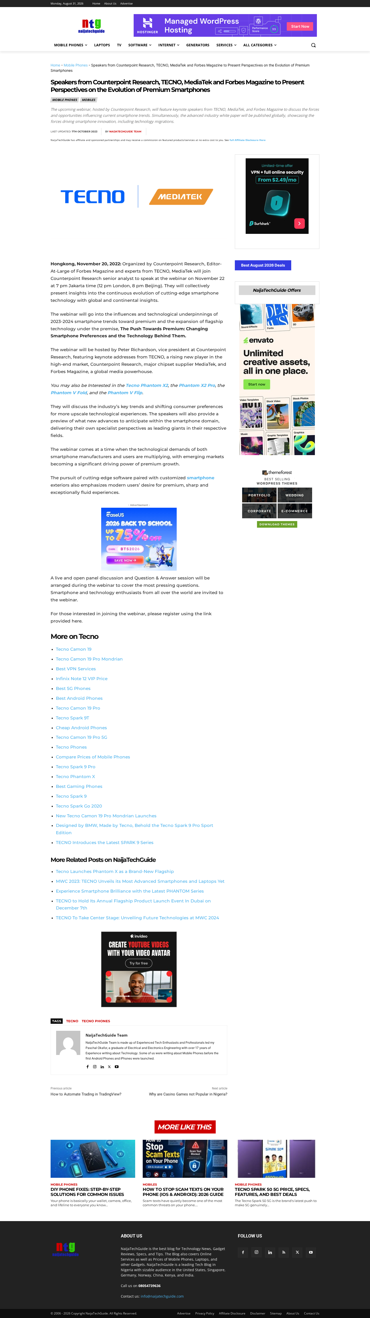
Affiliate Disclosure (232, 1313)
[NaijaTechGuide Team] (68, 1050)
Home (55, 65)
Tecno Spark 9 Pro (75, 766)
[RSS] (284, 1253)
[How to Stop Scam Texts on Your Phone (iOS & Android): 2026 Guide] (185, 1159)
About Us (292, 1313)
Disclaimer (257, 1313)
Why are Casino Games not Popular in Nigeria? (188, 1094)
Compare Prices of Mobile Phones (93, 756)
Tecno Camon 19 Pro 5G (81, 737)
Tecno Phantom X (75, 776)
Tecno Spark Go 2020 (79, 806)
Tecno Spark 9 (71, 796)
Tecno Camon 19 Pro (78, 708)
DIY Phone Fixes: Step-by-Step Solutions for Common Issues (87, 1192)
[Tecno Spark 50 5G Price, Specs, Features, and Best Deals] (277, 1159)
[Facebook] (256, 132)
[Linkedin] (302, 132)
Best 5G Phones (73, 688)
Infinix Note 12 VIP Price (81, 678)
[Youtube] (117, 1066)
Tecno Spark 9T (72, 717)
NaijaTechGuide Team (125, 131)
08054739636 (149, 1285)
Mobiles (88, 100)
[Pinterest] (279, 132)
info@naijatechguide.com (162, 1296)
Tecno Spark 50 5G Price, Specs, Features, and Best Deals (272, 1192)
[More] (314, 132)
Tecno (72, 1021)
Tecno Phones (71, 747)
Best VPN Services (76, 668)
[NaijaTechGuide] (91, 25)
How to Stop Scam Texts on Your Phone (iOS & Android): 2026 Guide (183, 1192)
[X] (268, 132)
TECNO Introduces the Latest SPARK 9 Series (105, 842)
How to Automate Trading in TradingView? (86, 1094)
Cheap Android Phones (81, 727)
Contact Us (311, 1313)
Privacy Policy (204, 1313)
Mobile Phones (76, 65)
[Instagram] (95, 1066)
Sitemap (276, 1313)
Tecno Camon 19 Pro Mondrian (89, 659)
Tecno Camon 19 (73, 649)
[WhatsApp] (291, 132)
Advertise (184, 1313)
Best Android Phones (79, 698)
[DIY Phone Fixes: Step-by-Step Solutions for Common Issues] (93, 1159)
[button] (313, 45)
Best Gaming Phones (79, 786)
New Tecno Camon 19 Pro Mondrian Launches (106, 815)
